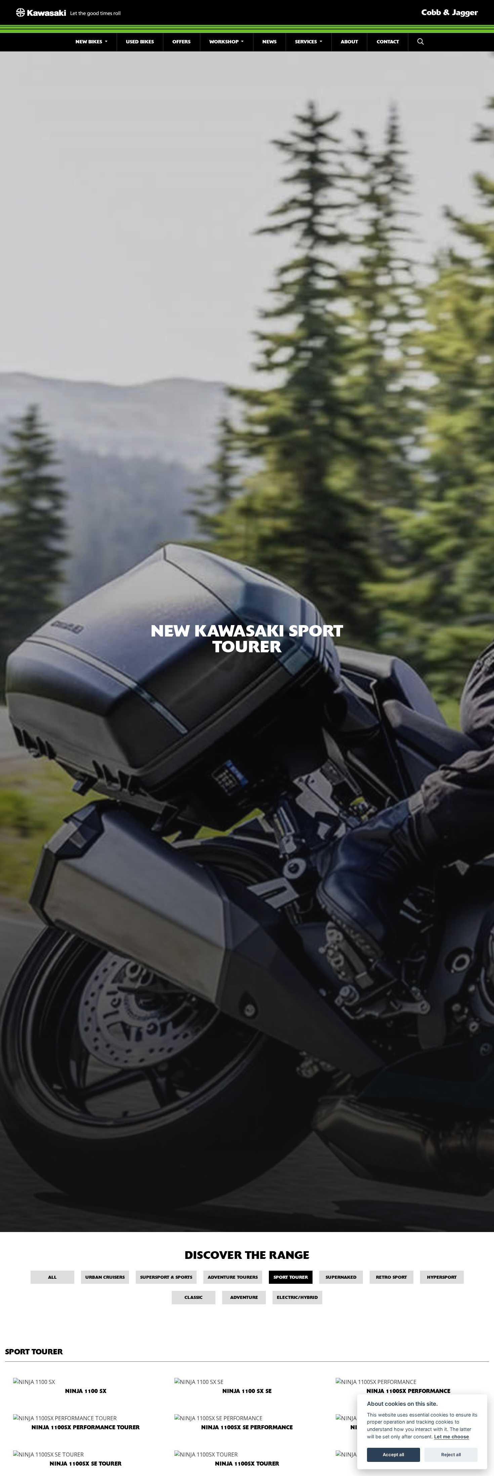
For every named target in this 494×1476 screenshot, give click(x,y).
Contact (388, 42)
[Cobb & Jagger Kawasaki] (68, 11)
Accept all (393, 1454)
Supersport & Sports (166, 1277)
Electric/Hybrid (297, 1297)
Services (306, 42)
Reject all (451, 1454)
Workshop (224, 42)
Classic (193, 1297)
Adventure (244, 1297)
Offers (181, 42)
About (349, 42)
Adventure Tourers (233, 1277)
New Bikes (90, 42)
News (269, 42)
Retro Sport (391, 1277)
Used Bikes (140, 42)
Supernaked (341, 1277)
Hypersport (442, 1277)
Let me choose (451, 1436)
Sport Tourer (291, 1277)
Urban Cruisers (105, 1277)
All (52, 1277)
